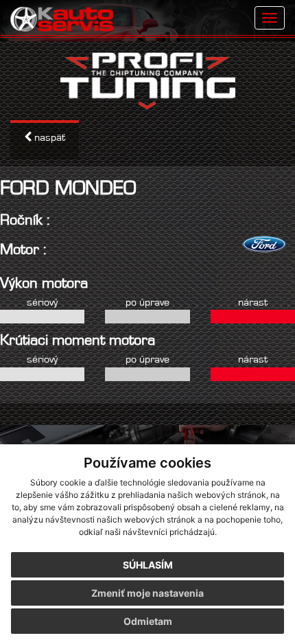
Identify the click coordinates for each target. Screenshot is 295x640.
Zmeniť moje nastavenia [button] (147, 593)
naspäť (48, 137)
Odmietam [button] (147, 621)
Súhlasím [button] (148, 565)
